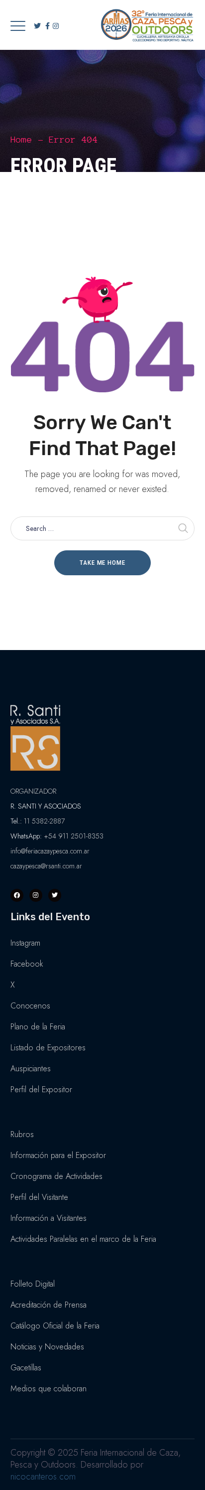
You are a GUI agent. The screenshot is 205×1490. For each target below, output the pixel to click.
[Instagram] (35, 895)
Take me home (102, 562)
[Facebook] (16, 895)
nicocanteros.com (43, 1476)
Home (21, 140)
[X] (54, 895)
